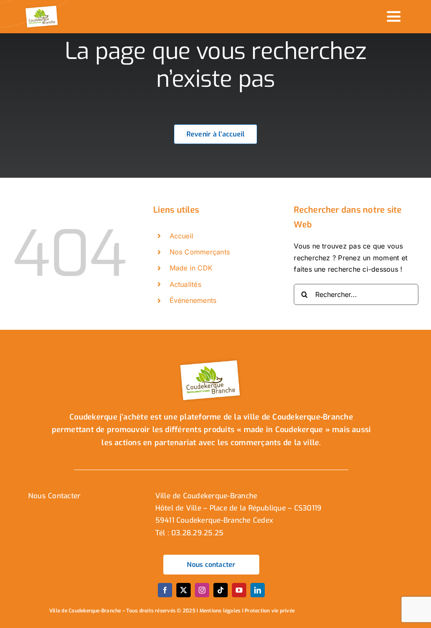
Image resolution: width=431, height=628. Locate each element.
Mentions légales (220, 610)
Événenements (193, 300)
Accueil (182, 236)
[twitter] (183, 590)
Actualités (185, 284)
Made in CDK (191, 268)
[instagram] (202, 590)
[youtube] (239, 590)
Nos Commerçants (200, 252)
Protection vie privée (270, 610)
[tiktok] (220, 590)
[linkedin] (257, 590)
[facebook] (165, 590)
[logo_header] (42, 7)
